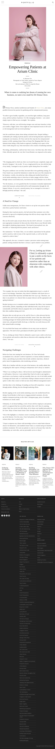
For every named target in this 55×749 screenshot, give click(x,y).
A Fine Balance (23, 666)
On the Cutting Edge (24, 521)
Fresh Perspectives (24, 592)
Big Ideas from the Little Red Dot (27, 536)
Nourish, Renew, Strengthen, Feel (27, 673)
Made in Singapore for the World (27, 661)
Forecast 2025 (23, 675)
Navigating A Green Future (26, 621)
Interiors (39, 526)
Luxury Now (22, 552)
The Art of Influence (24, 726)
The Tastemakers (24, 692)
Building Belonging (24, 740)
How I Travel (22, 687)
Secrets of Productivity (25, 623)
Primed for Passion (24, 663)
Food (21, 590)
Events (39, 538)
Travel (38, 529)
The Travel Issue (23, 649)
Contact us (3, 504)
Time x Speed (23, 543)
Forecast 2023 (23, 640)
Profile (20, 504)
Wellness (39, 533)
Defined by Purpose (24, 680)
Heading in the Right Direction (27, 682)
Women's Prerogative (25, 555)
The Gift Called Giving (25, 529)
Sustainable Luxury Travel (26, 604)
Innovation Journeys (24, 633)
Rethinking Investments (25, 708)
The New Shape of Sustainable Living (27, 716)
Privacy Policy (4, 506)
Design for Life (23, 547)
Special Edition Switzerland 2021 (45, 550)
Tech (38, 536)
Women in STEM (23, 599)
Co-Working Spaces (24, 585)
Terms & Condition (5, 509)
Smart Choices (23, 654)
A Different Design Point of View (27, 694)
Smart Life (22, 571)
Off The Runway (23, 531)
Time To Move (23, 583)
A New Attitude (23, 644)
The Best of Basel (24, 557)
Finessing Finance (24, 538)
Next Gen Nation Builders (26, 713)
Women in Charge (24, 685)
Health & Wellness (24, 628)
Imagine (21, 564)
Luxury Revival (23, 611)
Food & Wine (40, 524)
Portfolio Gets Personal (25, 733)
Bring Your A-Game (24, 607)
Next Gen (22, 656)
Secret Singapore (41, 555)
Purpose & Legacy (24, 711)
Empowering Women (24, 728)
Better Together (23, 703)
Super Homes (23, 569)
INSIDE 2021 (22, 609)
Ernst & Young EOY (41, 543)
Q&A (20, 506)
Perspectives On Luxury (25, 573)
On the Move (23, 735)
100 (20, 501)
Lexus (38, 557)
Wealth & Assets (41, 501)
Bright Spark (22, 701)
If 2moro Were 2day (24, 526)
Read (20, 511)
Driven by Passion (24, 635)
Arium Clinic (40, 108)
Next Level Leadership (25, 677)
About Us (3, 501)
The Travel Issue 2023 (25, 651)
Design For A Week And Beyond (27, 519)
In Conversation (23, 597)
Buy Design (22, 566)
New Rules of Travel (24, 614)
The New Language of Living (26, 738)
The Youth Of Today (24, 578)
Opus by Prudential (41, 545)
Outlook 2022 (23, 616)
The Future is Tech (24, 545)
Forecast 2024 (23, 668)
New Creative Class (24, 670)
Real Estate (40, 504)
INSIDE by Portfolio (41, 560)
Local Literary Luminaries (25, 581)
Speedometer (40, 521)
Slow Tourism (23, 576)
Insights (39, 506)
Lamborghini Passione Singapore (45, 562)
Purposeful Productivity (25, 642)
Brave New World (24, 625)
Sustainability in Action (25, 689)
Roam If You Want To (24, 562)
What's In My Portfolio (24, 509)
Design (39, 531)
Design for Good (23, 659)
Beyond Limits (23, 724)
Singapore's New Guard (25, 696)
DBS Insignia (40, 548)
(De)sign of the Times (25, 637)
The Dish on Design (24, 618)
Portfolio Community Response (27, 602)
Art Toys (21, 588)
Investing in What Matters (26, 731)
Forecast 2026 (23, 721)
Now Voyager (23, 540)
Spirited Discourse (24, 533)
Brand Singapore (24, 559)
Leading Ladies (23, 647)
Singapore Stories (24, 630)
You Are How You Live (25, 524)
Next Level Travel (24, 706)
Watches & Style (41, 519)
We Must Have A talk (24, 550)
